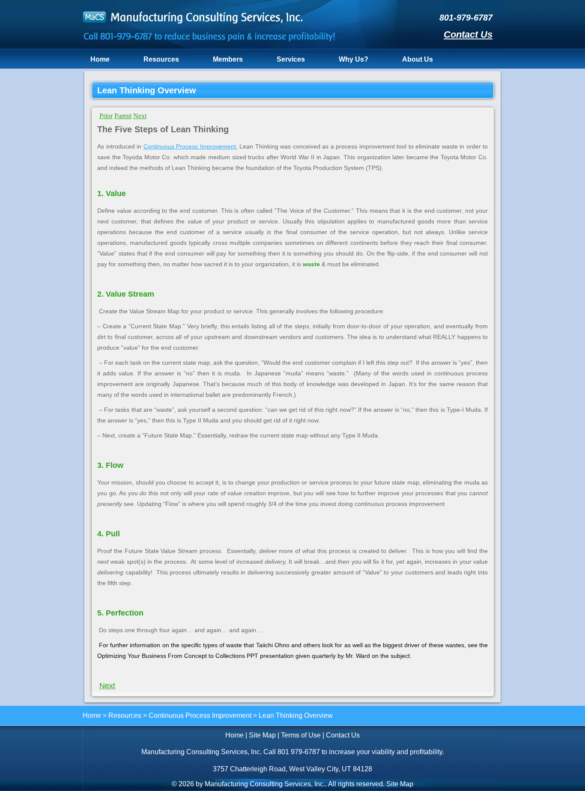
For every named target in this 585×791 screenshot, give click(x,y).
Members (228, 59)
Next (139, 115)
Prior (106, 115)
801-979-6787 (465, 17)
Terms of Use (301, 735)
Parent (122, 115)
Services (291, 59)
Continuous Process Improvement (189, 146)
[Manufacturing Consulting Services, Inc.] (210, 46)
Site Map (262, 735)
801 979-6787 (299, 751)
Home (100, 59)
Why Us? (353, 59)
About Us (417, 59)
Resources (161, 59)
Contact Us (468, 34)
